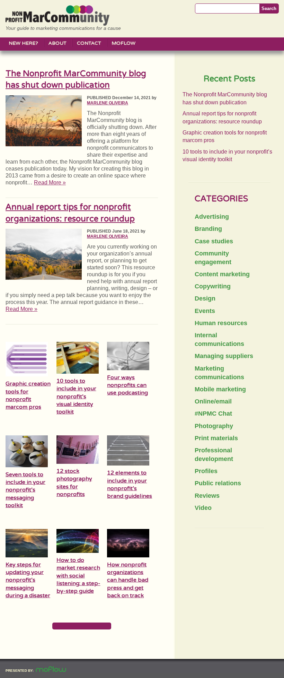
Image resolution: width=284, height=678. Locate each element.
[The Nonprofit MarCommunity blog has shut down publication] (44, 144)
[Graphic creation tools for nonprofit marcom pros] (27, 374)
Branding (208, 228)
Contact (89, 43)
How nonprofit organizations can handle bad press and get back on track (127, 580)
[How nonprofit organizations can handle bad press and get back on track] (128, 555)
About (57, 43)
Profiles (206, 471)
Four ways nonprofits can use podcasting (127, 385)
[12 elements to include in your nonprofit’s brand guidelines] (128, 464)
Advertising (212, 216)
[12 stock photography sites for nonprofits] (77, 462)
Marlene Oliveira (107, 103)
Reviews (207, 495)
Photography (214, 426)
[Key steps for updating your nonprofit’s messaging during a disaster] (27, 555)
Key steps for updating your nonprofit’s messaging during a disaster (28, 580)
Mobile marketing (220, 389)
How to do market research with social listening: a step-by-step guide (78, 576)
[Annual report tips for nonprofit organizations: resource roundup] (44, 278)
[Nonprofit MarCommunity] (57, 23)
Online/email (213, 401)
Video (203, 507)
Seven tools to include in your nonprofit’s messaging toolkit (25, 490)
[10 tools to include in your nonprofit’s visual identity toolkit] (77, 372)
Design (205, 298)
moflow (123, 43)
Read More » (50, 182)
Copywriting (213, 286)
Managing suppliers (224, 356)
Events (205, 310)
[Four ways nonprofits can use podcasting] (128, 368)
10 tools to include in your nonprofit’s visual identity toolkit (76, 396)
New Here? (23, 43)
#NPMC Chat (213, 413)
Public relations (218, 483)
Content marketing (222, 274)
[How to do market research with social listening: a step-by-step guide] (77, 551)
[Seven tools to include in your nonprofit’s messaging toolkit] (27, 465)
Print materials (216, 438)
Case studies (214, 241)
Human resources (221, 323)
